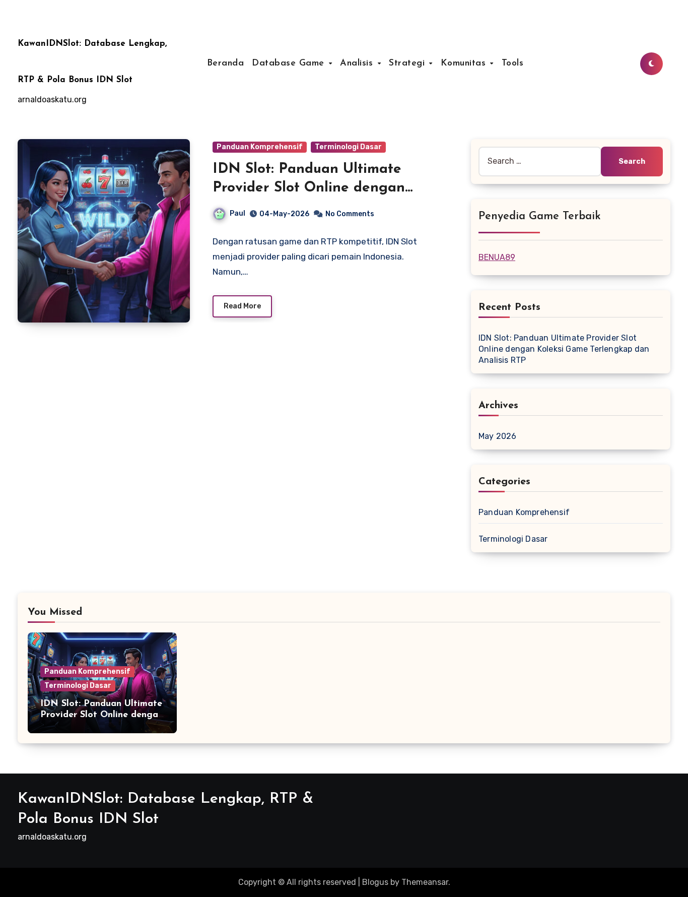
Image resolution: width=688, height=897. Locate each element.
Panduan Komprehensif (260, 147)
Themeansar (424, 882)
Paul (237, 213)
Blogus (375, 882)
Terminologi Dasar (348, 147)
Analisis (358, 63)
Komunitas (465, 63)
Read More (242, 306)
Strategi (408, 63)
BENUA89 (496, 257)
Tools (513, 63)
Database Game (289, 63)
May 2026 (497, 436)
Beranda (225, 63)
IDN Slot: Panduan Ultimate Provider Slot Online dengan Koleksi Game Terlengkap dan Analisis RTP (563, 349)
